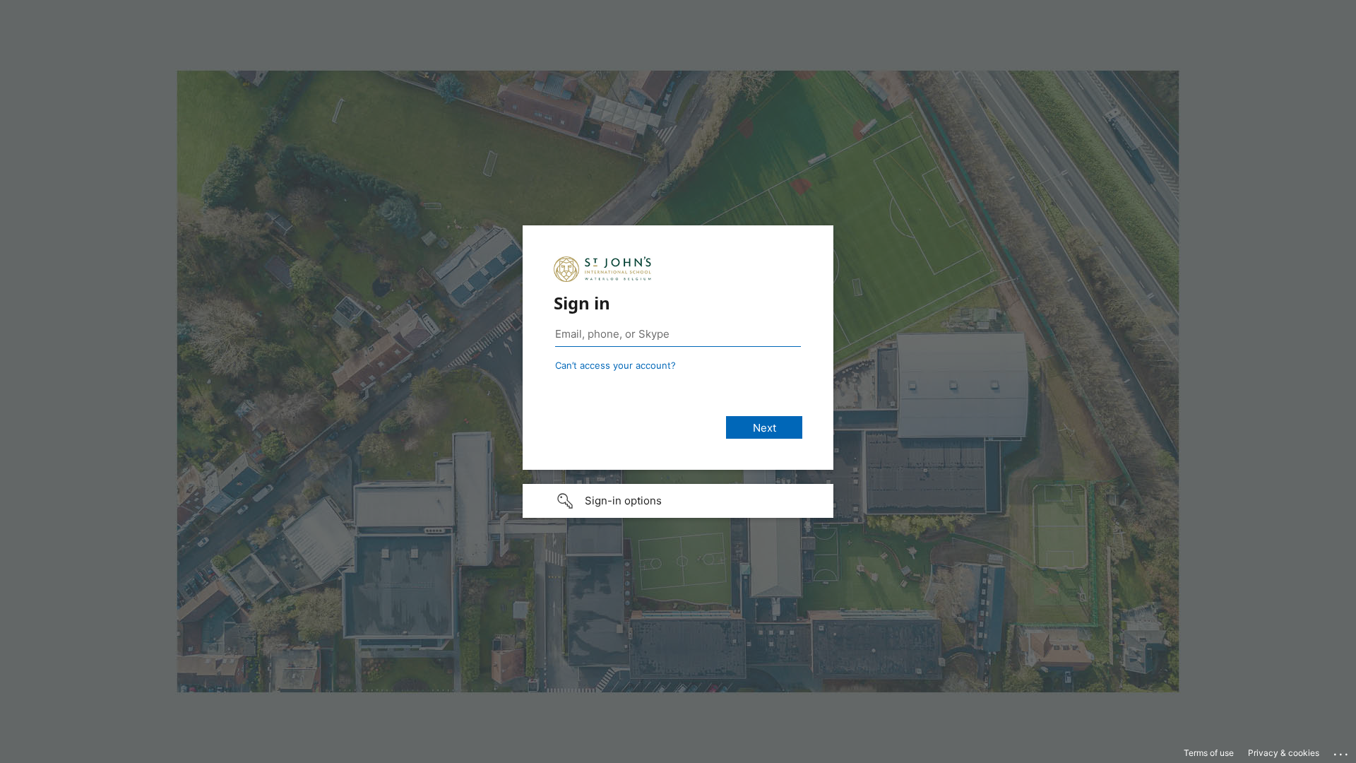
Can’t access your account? (615, 365)
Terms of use (1209, 752)
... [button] (1341, 751)
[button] (678, 501)
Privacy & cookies (1283, 752)
